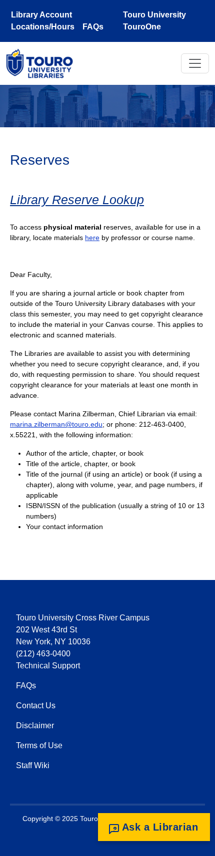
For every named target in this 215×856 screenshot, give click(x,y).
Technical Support (48, 665)
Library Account (41, 14)
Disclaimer (35, 725)
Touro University (154, 14)
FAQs (93, 26)
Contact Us (36, 705)
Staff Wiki (33, 765)
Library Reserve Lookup (77, 200)
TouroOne (142, 26)
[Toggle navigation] (195, 63)
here (92, 238)
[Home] (43, 63)
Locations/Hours (42, 26)
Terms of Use (39, 745)
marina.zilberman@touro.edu (56, 424)
